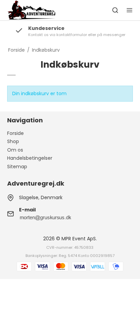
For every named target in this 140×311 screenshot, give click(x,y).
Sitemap (17, 166)
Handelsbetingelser (29, 158)
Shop (13, 141)
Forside (15, 133)
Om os (15, 149)
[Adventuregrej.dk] (31, 10)
